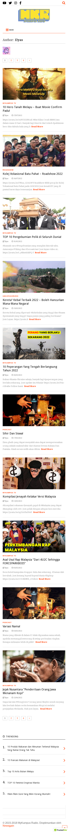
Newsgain (8, 825)
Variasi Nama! (11, 626)
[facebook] (20, 3)
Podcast (7, 429)
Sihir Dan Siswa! (13, 433)
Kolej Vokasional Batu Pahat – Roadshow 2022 (33, 173)
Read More (37, 126)
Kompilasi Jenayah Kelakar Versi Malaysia (29, 496)
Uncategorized (10, 296)
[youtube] (4, 3)
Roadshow (8, 170)
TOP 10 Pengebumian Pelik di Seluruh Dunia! (32, 237)
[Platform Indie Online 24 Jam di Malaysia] (34, 21)
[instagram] (15, 3)
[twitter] (10, 3)
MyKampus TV (9, 103)
